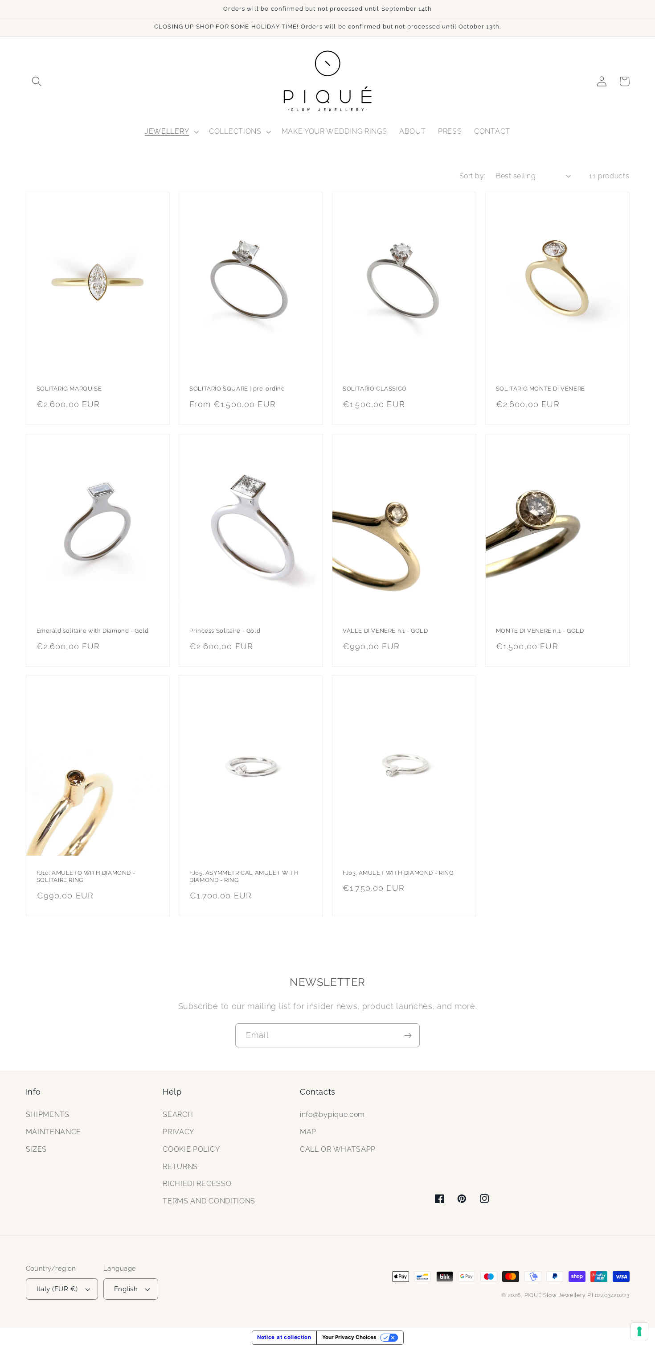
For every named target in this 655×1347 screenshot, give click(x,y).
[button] (37, 81)
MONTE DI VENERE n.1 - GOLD (540, 630)
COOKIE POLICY (191, 1149)
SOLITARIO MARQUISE (69, 388)
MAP (308, 1132)
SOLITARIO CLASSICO (375, 388)
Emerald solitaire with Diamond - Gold (93, 630)
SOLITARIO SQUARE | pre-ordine (237, 388)
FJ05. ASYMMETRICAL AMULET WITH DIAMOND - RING (244, 876)
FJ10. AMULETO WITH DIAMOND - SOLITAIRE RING (86, 876)
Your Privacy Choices (349, 1337)
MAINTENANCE (54, 1132)
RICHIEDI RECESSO (197, 1183)
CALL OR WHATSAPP (338, 1149)
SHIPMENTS (48, 1114)
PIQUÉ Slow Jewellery (554, 1295)
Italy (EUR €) (57, 1289)
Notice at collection (284, 1337)
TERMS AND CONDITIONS (209, 1201)
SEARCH (178, 1114)
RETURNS (180, 1166)
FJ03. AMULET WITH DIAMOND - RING (398, 872)
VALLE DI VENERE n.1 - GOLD (385, 630)
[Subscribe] (408, 1035)
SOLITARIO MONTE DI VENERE (540, 388)
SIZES (36, 1149)
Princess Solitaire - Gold (224, 630)
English (126, 1289)
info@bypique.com (332, 1114)
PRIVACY (178, 1132)
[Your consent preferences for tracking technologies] (639, 1331)
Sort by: (472, 176)
